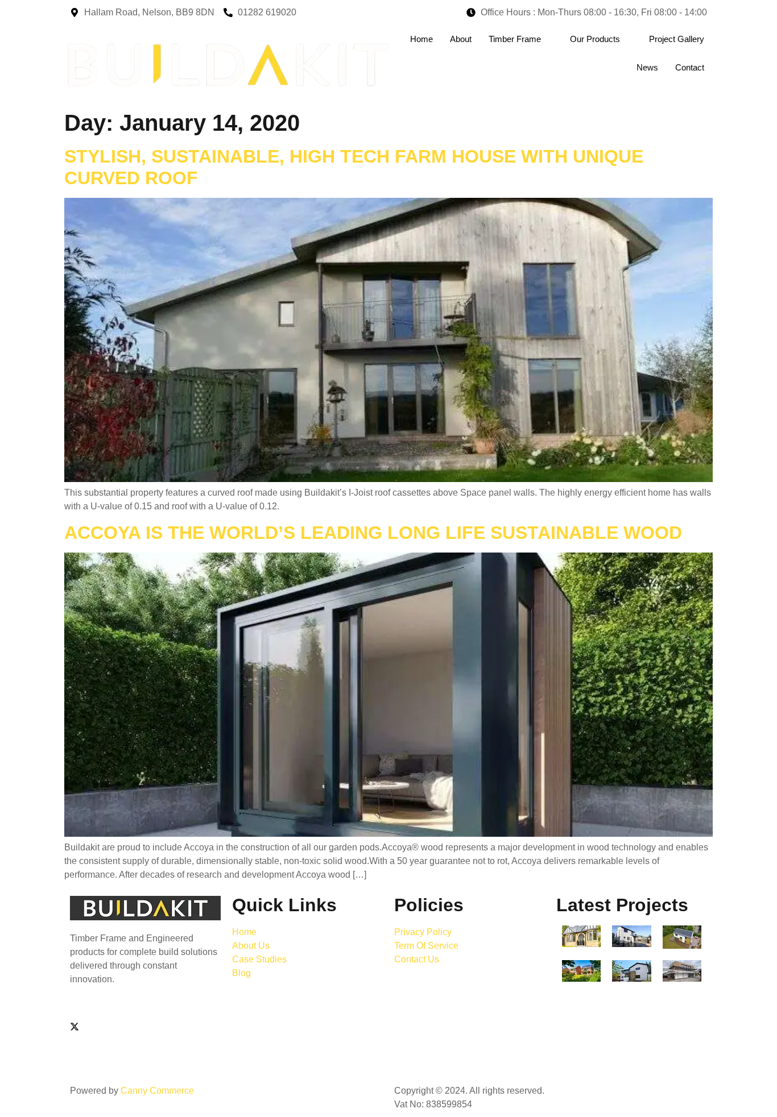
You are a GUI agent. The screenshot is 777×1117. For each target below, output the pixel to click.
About (461, 39)
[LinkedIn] (145, 1054)
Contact (689, 67)
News (647, 67)
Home (421, 39)
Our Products (595, 39)
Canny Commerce (157, 1090)
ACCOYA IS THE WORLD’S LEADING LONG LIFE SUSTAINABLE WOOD (373, 532)
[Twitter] (145, 1026)
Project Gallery (676, 39)
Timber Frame (515, 39)
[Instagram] (145, 1040)
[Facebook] (145, 1013)
